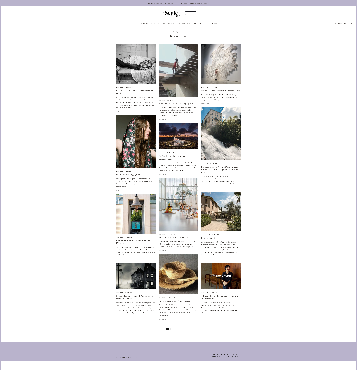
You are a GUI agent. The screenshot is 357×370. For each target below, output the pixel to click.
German (197, 203)
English (197, 207)
